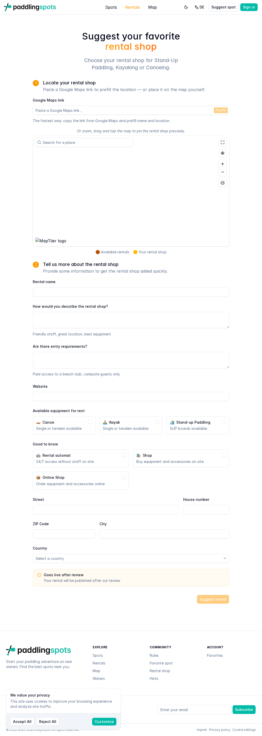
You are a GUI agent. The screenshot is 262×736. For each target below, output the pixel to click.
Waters (99, 678)
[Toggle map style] (223, 183)
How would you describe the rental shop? (70, 306)
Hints (154, 678)
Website (40, 386)
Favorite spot (161, 663)
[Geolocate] (223, 153)
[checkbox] (90, 422)
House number (196, 499)
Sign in (249, 7)
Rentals (132, 7)
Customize (104, 721)
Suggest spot (223, 7)
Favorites (215, 655)
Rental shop (160, 671)
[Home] (30, 7)
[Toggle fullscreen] (223, 142)
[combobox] (86, 142)
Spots (111, 7)
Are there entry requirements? (60, 346)
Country (40, 548)
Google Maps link (48, 100)
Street (38, 499)
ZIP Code (41, 524)
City (103, 524)
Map (152, 7)
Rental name (44, 282)
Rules (154, 655)
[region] (131, 191)
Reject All (47, 721)
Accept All (22, 721)
